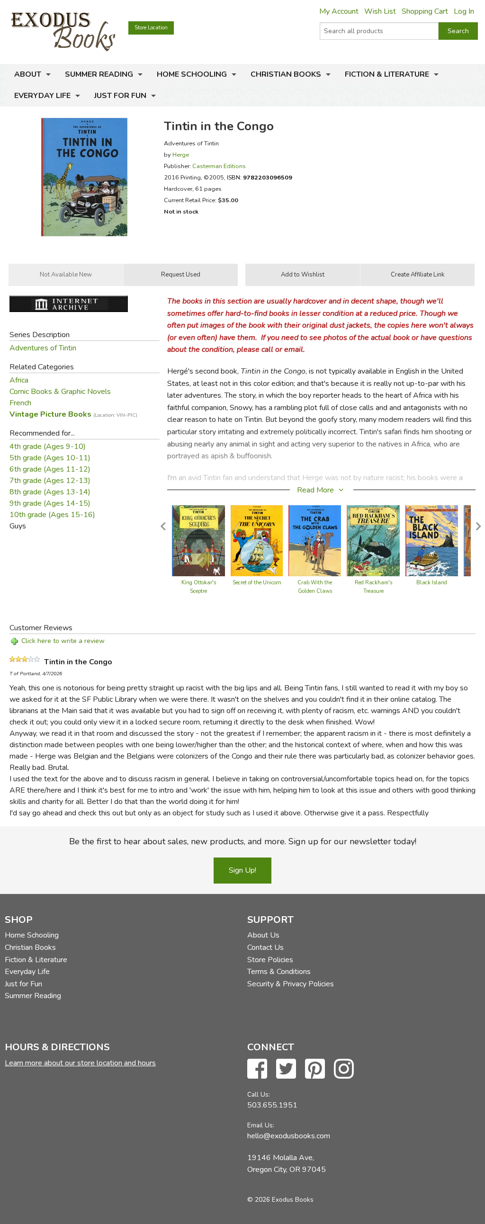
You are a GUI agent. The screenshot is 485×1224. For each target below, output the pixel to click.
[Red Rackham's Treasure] (373, 540)
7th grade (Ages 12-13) (49, 480)
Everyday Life (42, 95)
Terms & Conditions (279, 971)
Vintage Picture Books (73, 414)
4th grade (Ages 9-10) (47, 446)
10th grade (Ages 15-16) (52, 514)
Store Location (151, 27)
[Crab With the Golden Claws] (314, 540)
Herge (180, 155)
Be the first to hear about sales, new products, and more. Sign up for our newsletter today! (242, 841)
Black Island (431, 582)
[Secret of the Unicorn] (257, 540)
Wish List (380, 11)
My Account (339, 11)
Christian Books (286, 74)
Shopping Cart (425, 11)
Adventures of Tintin (42, 348)
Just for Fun (120, 95)
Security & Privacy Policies (290, 984)
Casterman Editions (219, 166)
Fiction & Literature (387, 74)
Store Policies (270, 960)
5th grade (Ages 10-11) (49, 458)
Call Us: (258, 1094)
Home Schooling (192, 74)
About (27, 74)
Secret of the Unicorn (257, 582)
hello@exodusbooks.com (288, 1136)
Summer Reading (99, 74)
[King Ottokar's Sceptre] (198, 540)
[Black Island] (431, 540)
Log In (464, 11)
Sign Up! (242, 870)
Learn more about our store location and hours (80, 1063)
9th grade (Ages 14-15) (49, 503)
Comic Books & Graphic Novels (60, 391)
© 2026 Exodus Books (280, 1199)
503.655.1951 (272, 1105)
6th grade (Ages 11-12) (49, 469)
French (20, 403)
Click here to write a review (63, 640)
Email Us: (260, 1125)
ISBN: (259, 177)
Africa (18, 380)
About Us (263, 935)
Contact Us (265, 947)
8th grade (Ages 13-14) (49, 492)
